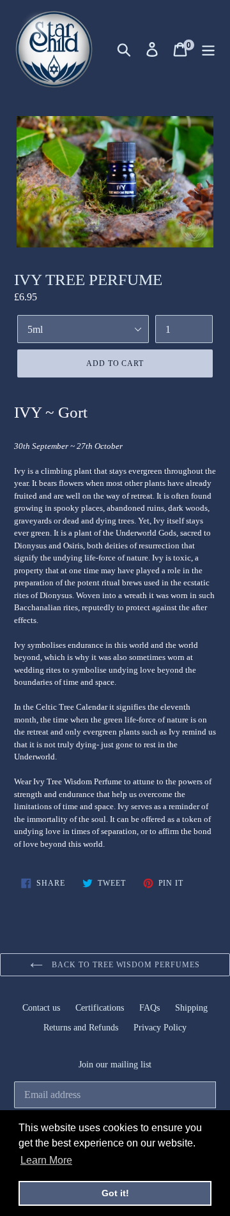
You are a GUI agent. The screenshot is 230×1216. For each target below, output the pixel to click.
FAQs (149, 1008)
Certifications (99, 1008)
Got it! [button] (115, 1193)
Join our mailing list (115, 1064)
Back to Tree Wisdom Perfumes (124, 964)
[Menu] (208, 49)
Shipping (191, 1008)
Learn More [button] (46, 1160)
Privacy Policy (160, 1027)
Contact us (41, 1008)
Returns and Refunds (80, 1027)
